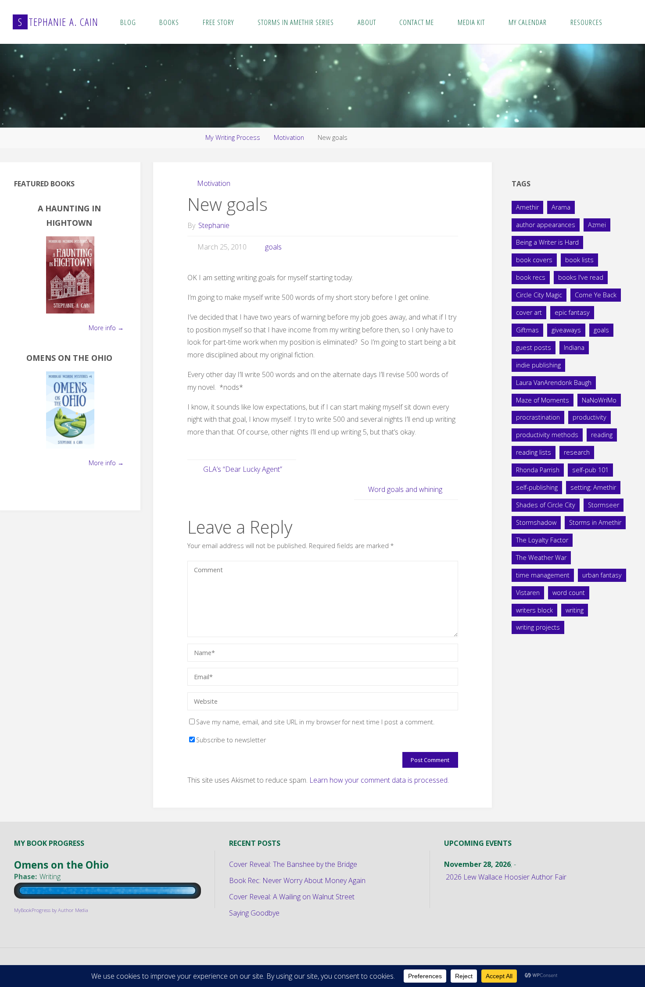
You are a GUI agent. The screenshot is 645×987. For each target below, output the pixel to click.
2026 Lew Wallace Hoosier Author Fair (506, 877)
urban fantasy (602, 575)
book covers (534, 260)
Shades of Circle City (545, 505)
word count (568, 592)
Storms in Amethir (595, 522)
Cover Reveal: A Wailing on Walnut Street (292, 896)
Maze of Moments (542, 400)
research (577, 452)
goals (273, 247)
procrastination (538, 417)
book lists (579, 260)
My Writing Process (232, 137)
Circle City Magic (539, 295)
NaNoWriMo (599, 400)
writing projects (538, 627)
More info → (106, 328)
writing (575, 610)
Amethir (527, 207)
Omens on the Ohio (69, 358)
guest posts (533, 347)
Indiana (574, 347)
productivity (589, 417)
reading (602, 435)
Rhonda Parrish (537, 470)
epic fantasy (572, 312)
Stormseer (603, 505)
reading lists (533, 452)
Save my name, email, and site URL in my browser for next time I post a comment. (315, 722)
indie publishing (538, 365)
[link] (623, 22)
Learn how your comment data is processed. (379, 780)
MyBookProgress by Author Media (51, 910)
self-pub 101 (590, 470)
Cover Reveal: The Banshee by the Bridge (293, 864)
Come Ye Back (595, 295)
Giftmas (527, 330)
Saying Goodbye (254, 913)
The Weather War (541, 557)
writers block (534, 610)
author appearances (545, 225)
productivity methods (547, 435)
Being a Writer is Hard (547, 242)
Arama (561, 207)
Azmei (597, 225)
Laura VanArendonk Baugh (553, 382)
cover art (529, 312)
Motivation (289, 137)
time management (543, 575)
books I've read (580, 277)
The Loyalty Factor (542, 540)
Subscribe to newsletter (231, 740)
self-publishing (537, 487)
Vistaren (528, 592)
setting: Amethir (593, 487)
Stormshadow (536, 522)
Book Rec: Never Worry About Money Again (297, 880)
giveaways (566, 330)
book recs (530, 277)
